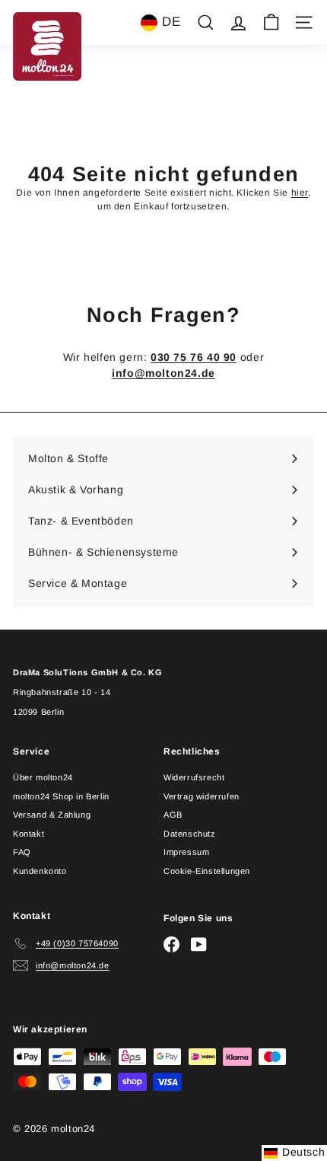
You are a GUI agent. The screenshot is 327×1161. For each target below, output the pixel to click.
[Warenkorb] (271, 22)
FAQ (22, 851)
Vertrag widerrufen (202, 796)
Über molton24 (43, 777)
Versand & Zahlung (51, 814)
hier (299, 192)
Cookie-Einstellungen (207, 871)
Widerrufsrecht (194, 777)
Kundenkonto (40, 871)
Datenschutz (190, 833)
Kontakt (28, 833)
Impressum (186, 851)
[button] (160, 22)
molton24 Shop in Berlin (61, 796)
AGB (173, 814)
